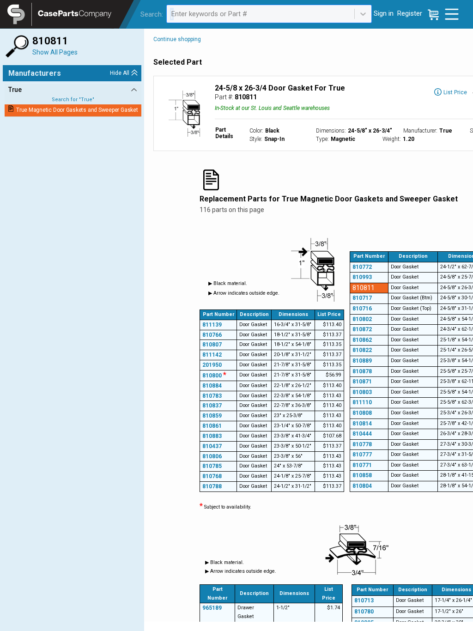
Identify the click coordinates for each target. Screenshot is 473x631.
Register (409, 13)
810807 (212, 344)
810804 (362, 486)
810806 (212, 456)
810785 (212, 466)
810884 (212, 385)
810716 (362, 308)
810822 (362, 350)
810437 (212, 446)
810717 (362, 298)
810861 (212, 426)
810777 (362, 454)
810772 (362, 267)
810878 (362, 371)
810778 (362, 444)
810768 (212, 476)
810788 (212, 486)
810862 (362, 340)
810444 (362, 434)
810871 (362, 381)
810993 (362, 277)
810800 (214, 375)
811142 (212, 355)
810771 (362, 465)
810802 (362, 319)
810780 (364, 611)
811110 (362, 402)
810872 (362, 329)
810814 (362, 423)
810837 (212, 405)
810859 (212, 416)
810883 (212, 436)
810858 (362, 475)
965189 (212, 608)
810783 (212, 396)
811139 (212, 325)
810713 (364, 600)
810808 (362, 413)
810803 (362, 392)
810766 (212, 335)
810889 (362, 361)
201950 (212, 365)
